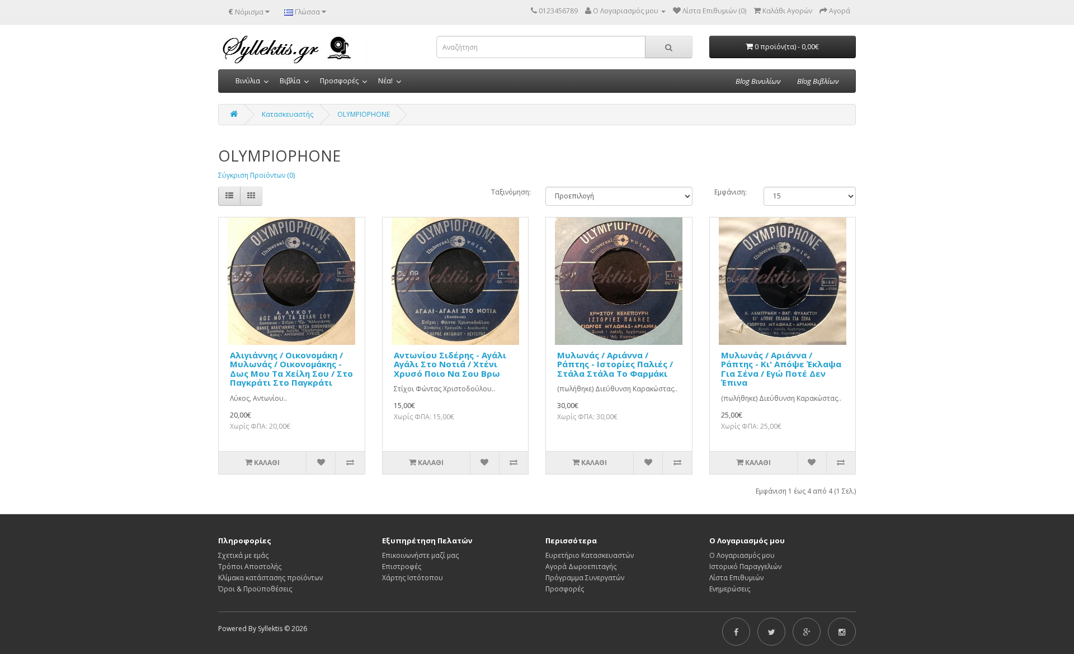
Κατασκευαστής (287, 114)
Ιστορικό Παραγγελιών (745, 566)
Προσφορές (339, 81)
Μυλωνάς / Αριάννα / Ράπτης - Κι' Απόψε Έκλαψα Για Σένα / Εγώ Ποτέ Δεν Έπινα (781, 368)
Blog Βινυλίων (758, 81)
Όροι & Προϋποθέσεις (255, 589)
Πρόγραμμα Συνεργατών (584, 577)
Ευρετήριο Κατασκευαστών (589, 555)
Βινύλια (247, 81)
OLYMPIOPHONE (363, 114)
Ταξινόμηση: (510, 192)
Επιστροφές (401, 566)
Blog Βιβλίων (818, 81)
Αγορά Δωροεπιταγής (580, 566)
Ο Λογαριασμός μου (742, 555)
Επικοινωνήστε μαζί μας (420, 555)
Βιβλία (290, 81)
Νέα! (385, 81)
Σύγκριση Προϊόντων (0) (256, 175)
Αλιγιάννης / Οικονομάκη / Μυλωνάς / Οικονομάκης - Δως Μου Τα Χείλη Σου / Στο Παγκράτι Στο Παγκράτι (291, 368)
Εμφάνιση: (730, 192)
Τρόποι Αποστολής (249, 566)
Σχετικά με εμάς (243, 555)
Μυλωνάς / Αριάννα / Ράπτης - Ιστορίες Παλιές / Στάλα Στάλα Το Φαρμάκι (615, 364)
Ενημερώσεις (729, 589)
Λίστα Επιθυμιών (736, 577)
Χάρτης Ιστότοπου (412, 577)
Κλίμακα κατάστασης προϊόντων (270, 577)
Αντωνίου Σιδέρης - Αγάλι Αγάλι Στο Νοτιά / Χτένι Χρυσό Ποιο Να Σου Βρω (450, 364)
